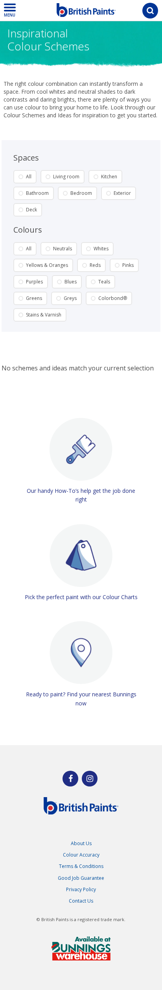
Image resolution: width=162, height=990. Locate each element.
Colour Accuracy (81, 854)
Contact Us (81, 900)
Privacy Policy (81, 889)
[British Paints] (90, 778)
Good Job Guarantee (81, 878)
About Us (81, 843)
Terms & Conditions (81, 866)
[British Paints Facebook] (70, 778)
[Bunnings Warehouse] (81, 948)
